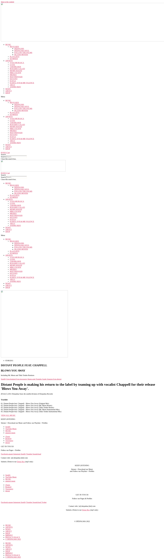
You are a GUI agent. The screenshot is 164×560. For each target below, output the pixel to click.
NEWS (7, 89)
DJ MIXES (14, 59)
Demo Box (21, 462)
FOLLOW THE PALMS (23, 53)
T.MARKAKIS (15, 67)
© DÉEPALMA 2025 (13, 539)
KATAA (13, 81)
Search (3, 157)
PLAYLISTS (14, 57)
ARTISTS (9, 61)
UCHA (12, 65)
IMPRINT (82, 514)
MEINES (13, 75)
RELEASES (14, 47)
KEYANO (13, 79)
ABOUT (8, 91)
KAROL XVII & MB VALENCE (22, 83)
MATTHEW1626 (16, 77)
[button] (82, 97)
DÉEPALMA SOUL (21, 51)
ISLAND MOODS (21, 55)
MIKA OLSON (15, 73)
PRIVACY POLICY (82, 518)
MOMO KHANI (16, 71)
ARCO (12, 85)
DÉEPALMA (19, 49)
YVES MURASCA (17, 63)
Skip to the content (7, 2)
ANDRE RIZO (15, 87)
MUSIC (8, 45)
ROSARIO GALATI (17, 69)
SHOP (7, 93)
